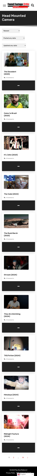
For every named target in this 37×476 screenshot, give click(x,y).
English (23, 474)
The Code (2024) (11, 194)
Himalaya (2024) (11, 395)
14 (23, 457)
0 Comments (10, 77)
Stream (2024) (10, 275)
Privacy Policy (10, 473)
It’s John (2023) (11, 155)
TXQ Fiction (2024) (12, 355)
